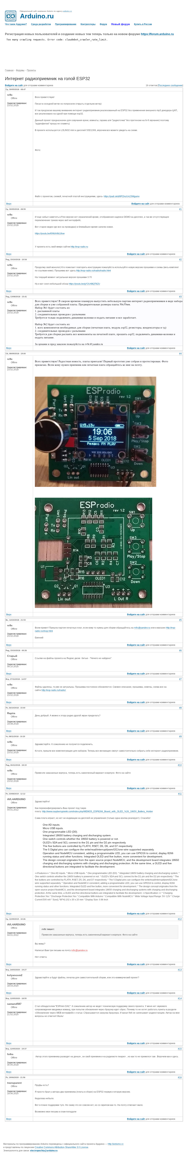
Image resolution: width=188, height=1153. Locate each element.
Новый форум (120, 24)
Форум (103, 24)
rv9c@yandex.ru (142, 627)
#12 (180, 919)
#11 (180, 794)
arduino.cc (67, 11)
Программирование (65, 24)
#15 (180, 1049)
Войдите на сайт (14, 85)
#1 (180, 209)
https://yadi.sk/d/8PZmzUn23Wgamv (122, 196)
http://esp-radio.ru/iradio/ (53, 690)
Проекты (31, 70)
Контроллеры (88, 24)
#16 (180, 1077)
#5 (180, 620)
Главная (9, 70)
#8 (180, 708)
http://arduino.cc (116, 1144)
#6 (180, 650)
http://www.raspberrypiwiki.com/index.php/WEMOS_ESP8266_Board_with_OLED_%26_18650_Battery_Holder (97, 811)
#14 (180, 998)
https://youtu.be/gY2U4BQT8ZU (84, 284)
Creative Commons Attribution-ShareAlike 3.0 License (61, 1147)
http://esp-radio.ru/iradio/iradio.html (93, 270)
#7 (180, 679)
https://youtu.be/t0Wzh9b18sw (50, 233)
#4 (180, 353)
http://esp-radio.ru (79, 246)
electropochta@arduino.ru (43, 1150)
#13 (180, 970)
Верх (8, 203)
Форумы (20, 70)
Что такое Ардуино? (16, 24)
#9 (180, 736)
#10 (180, 765)
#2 (180, 259)
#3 (180, 296)
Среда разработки (41, 24)
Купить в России (143, 24)
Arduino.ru (37, 16)
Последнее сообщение (170, 85)
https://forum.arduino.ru (157, 34)
